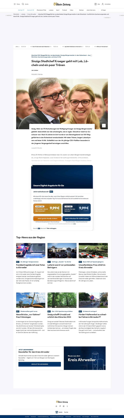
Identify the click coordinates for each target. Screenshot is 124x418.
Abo (99, 4)
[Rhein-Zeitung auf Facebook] (60, 406)
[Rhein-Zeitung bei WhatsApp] (56, 406)
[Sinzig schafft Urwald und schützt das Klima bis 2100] (62, 300)
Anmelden (108, 4)
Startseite (16, 14)
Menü (18, 4)
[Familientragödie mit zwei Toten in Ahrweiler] (30, 250)
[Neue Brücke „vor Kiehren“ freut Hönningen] (30, 300)
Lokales (23, 14)
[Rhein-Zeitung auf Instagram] (64, 406)
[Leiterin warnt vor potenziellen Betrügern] (62, 250)
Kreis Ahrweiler (31, 14)
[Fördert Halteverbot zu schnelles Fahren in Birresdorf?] (93, 300)
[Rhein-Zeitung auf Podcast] (67, 406)
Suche (26, 4)
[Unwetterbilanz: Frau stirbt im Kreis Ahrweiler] (93, 250)
